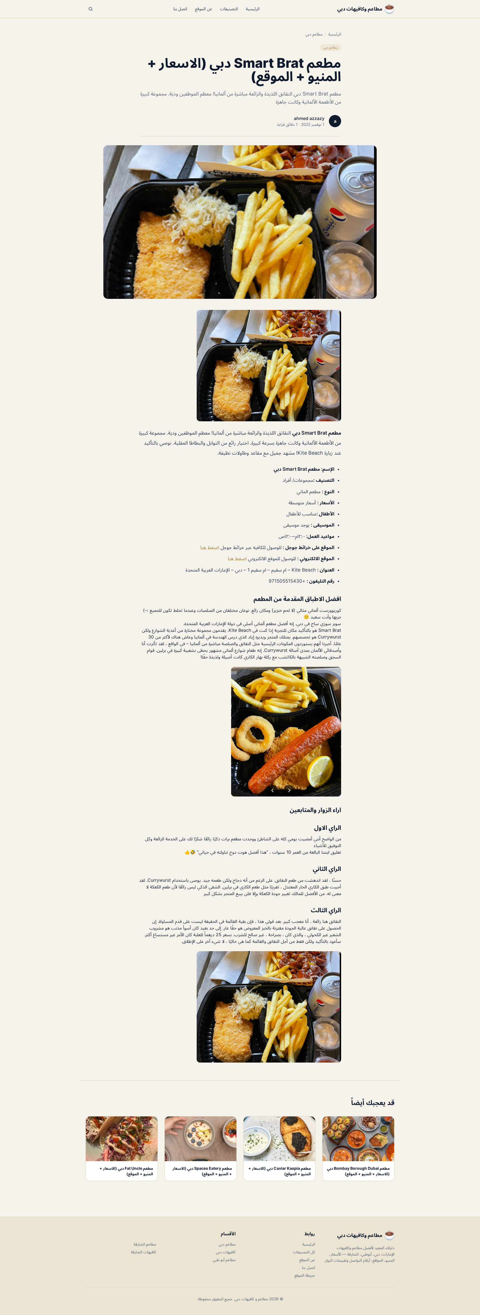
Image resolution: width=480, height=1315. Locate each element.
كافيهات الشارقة (143, 1251)
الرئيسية (253, 8)
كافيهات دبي (226, 1251)
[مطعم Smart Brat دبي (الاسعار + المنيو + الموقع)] (240, 365)
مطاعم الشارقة (145, 1244)
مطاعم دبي (314, 34)
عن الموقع (203, 8)
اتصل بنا (180, 8)
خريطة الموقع (304, 1275)
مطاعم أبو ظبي (224, 1259)
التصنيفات (229, 8)
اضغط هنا (209, 547)
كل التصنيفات (304, 1251)
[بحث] (91, 9)
